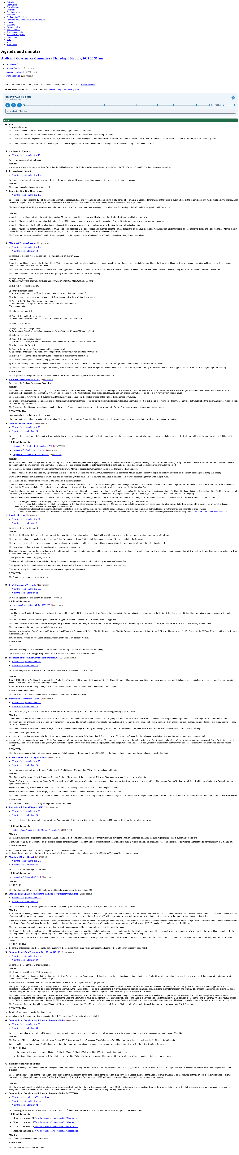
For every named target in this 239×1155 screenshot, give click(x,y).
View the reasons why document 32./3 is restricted (56, 1122)
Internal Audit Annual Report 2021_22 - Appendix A (42, 830)
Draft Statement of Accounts (29, 585)
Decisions (11, 10)
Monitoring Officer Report (28, 857)
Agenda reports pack (21, 72)
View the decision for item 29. (25, 960)
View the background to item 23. (26, 661)
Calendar (11, 2)
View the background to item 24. (26, 702)
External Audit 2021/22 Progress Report (34, 757)
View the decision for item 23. (25, 665)
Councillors (12, 37)
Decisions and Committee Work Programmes (26, 19)
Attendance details (14, 64)
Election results (13, 12)
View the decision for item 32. (25, 1105)
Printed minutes (19, 76)
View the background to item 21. (26, 519)
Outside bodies (13, 27)
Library (10, 22)
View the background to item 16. (26, 175)
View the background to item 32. (26, 1101)
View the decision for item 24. (25, 706)
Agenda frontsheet (20, 68)
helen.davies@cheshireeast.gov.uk (64, 89)
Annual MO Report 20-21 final (32, 877)
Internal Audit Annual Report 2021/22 (33, 807)
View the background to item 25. (26, 761)
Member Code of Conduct (28, 423)
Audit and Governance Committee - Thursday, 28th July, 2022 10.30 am (52, 58)
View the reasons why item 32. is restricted (30, 1097)
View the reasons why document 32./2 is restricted (56, 1118)
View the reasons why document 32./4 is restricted (56, 1126)
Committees (12, 5)
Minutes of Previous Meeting (29, 243)
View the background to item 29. (26, 956)
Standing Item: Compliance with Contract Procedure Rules (43, 1020)
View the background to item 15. (26, 155)
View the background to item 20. (26, 427)
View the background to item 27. (26, 861)
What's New (12, 44)
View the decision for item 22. (25, 593)
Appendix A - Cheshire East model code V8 (39, 446)
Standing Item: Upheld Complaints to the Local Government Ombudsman (50, 894)
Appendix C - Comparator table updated (37, 454)
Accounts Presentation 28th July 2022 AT (38, 605)
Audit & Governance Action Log (31, 379)
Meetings (11, 24)
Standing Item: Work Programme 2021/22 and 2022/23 (41, 952)
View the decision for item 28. (25, 901)
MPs (9, 39)
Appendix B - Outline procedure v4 (35, 450)
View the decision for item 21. (25, 523)
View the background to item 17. (26, 195)
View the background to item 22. (26, 589)
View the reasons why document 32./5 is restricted (56, 1131)
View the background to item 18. (26, 247)
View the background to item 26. (26, 811)
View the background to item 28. (26, 897)
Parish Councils (13, 29)
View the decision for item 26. (25, 815)
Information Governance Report (31, 699)
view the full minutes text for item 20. (211, 511)
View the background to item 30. (26, 1024)
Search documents (15, 32)
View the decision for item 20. (25, 431)
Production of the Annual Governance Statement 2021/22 (42, 658)
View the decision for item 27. (25, 864)
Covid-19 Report (23, 515)
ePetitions (11, 15)
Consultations (13, 7)
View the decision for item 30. (25, 1028)
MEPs (9, 42)
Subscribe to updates (16, 34)
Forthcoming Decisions (17, 17)
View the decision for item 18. (25, 251)
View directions (88, 84)
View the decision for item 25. (25, 765)
